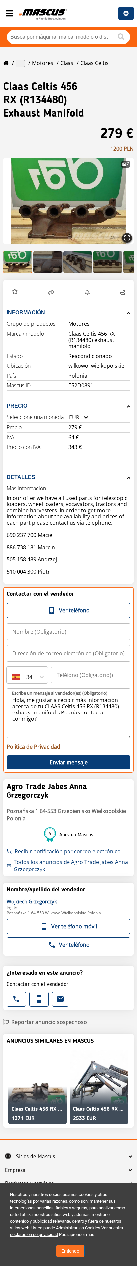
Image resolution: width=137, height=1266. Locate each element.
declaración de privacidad (34, 1234)
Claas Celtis (94, 63)
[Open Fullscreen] (127, 238)
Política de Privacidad (33, 746)
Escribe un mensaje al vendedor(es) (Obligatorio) (59, 693)
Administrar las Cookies (78, 1227)
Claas (66, 63)
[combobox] (69, 417)
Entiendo (70, 1251)
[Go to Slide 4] (107, 262)
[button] (68, 201)
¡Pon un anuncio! (126, 13)
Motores (42, 63)
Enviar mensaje (69, 762)
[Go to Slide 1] (18, 262)
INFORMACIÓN (26, 312)
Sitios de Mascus (35, 1157)
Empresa (15, 1170)
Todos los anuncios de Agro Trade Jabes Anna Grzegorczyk (71, 865)
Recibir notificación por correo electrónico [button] (68, 851)
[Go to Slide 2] (48, 262)
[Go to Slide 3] (77, 262)
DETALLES (21, 477)
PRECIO (17, 406)
